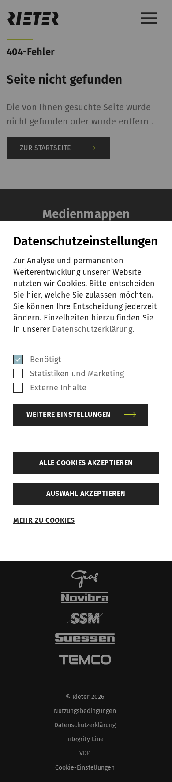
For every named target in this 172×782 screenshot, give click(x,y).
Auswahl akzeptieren (86, 493)
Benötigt (45, 359)
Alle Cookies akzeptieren (86, 462)
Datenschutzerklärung (92, 329)
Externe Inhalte (58, 388)
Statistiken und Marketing (77, 373)
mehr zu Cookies (44, 520)
